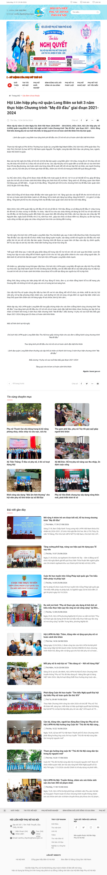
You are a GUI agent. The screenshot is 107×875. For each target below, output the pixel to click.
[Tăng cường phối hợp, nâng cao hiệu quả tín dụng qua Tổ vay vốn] (24, 556)
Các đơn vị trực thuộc (31, 96)
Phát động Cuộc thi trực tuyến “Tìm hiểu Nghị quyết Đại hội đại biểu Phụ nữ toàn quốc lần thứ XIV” (71, 694)
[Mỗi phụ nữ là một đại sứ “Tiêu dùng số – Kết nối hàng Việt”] (24, 673)
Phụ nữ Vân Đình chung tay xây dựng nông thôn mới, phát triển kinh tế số (77, 496)
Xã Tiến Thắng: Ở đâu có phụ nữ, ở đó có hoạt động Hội (28, 463)
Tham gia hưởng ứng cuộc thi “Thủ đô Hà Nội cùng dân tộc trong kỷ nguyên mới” (71, 752)
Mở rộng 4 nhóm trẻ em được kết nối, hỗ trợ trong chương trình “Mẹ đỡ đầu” (70, 519)
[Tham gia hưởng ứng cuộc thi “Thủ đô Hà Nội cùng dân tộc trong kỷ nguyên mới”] (24, 761)
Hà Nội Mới (20, 859)
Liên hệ (97, 2)
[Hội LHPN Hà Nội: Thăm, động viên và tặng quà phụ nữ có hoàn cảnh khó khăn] (24, 644)
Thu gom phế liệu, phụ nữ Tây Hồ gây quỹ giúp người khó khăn (76, 430)
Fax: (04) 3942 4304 (39, 832)
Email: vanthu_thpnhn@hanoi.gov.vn (28, 838)
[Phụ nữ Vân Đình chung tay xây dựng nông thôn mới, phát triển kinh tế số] (72, 480)
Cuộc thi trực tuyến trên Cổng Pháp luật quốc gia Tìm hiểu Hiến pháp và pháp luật (70, 577)
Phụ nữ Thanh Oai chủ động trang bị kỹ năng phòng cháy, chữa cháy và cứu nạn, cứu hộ (28, 430)
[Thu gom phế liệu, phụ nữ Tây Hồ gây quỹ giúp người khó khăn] (72, 414)
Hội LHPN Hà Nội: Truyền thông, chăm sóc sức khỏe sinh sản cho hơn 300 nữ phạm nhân (70, 781)
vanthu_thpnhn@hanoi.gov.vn (25, 14)
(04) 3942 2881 (20, 10)
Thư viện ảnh (56, 828)
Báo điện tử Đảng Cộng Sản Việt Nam (76, 859)
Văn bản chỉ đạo (57, 842)
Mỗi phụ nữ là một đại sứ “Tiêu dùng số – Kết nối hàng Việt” (72, 663)
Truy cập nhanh (58, 819)
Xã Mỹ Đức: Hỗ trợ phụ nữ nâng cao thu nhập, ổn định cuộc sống (77, 463)
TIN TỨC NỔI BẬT (25, 84)
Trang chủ (15, 96)
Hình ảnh (86, 2)
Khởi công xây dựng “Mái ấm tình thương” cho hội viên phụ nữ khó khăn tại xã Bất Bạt (28, 496)
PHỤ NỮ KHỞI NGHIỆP (36, 85)
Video (75, 2)
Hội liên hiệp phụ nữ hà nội (24, 819)
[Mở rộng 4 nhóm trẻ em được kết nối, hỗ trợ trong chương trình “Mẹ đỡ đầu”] (24, 527)
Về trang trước (18, 383)
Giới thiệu (16, 84)
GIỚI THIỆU (15, 810)
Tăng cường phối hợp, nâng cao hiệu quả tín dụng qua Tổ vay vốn (70, 548)
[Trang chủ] (10, 85)
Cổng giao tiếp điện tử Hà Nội (43, 859)
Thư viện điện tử (57, 838)
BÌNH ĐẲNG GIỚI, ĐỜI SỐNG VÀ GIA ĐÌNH (79, 810)
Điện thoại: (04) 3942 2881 (22, 832)
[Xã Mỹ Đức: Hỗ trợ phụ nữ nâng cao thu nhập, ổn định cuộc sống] (72, 447)
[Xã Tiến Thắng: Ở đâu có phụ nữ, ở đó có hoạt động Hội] (24, 447)
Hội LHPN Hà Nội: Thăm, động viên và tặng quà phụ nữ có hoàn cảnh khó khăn (71, 635)
